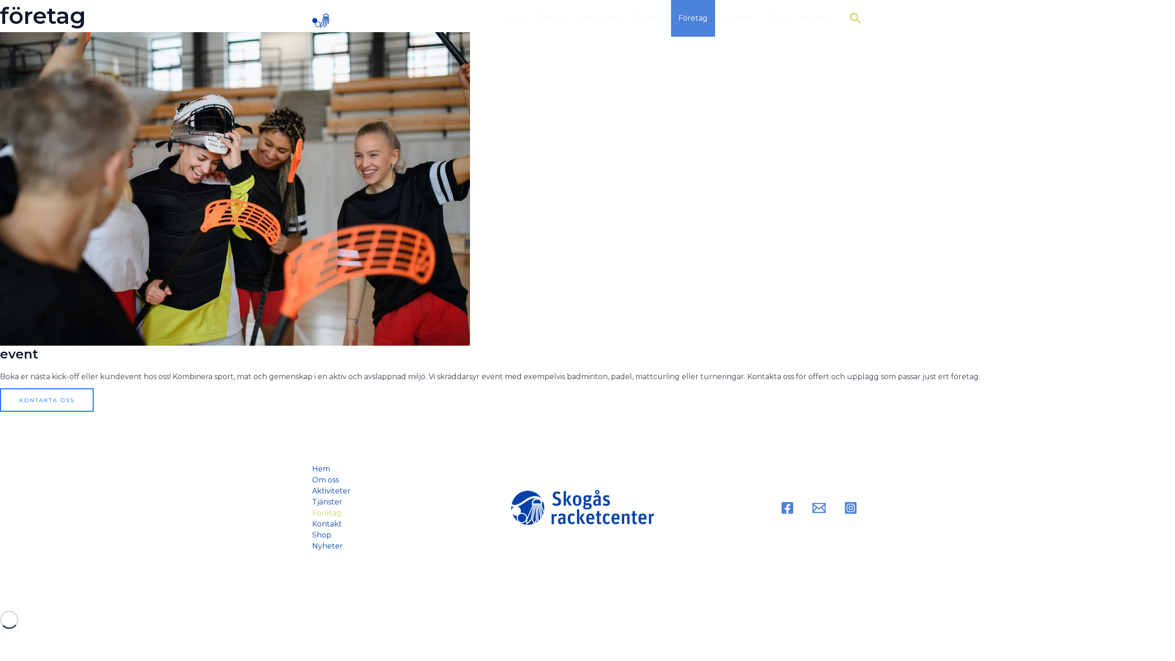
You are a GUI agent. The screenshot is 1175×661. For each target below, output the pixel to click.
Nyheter (816, 18)
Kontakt (737, 18)
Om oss (552, 18)
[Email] (819, 508)
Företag (693, 18)
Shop (776, 18)
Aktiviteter (599, 18)
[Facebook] (787, 508)
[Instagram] (851, 508)
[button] (855, 18)
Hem (515, 18)
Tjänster (648, 18)
